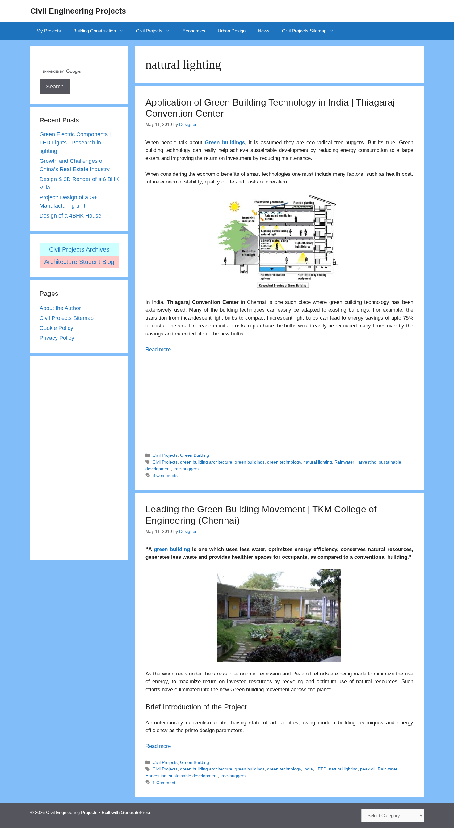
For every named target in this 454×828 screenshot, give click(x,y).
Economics (194, 30)
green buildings (250, 461)
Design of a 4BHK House (70, 216)
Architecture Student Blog (79, 261)
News (264, 30)
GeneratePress (136, 812)
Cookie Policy (56, 328)
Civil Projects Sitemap (304, 30)
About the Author (60, 308)
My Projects (48, 30)
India (308, 768)
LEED (320, 768)
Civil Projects (149, 30)
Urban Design (232, 30)
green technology (284, 461)
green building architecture (206, 461)
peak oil (367, 768)
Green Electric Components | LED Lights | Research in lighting (75, 142)
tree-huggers (186, 468)
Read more (158, 349)
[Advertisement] (279, 399)
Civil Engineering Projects (78, 10)
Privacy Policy (57, 338)
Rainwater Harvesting (355, 461)
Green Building (194, 455)
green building (172, 549)
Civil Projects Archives (79, 249)
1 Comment (164, 782)
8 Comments (165, 475)
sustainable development (193, 775)
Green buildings (225, 142)
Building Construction (94, 30)
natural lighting (317, 461)
